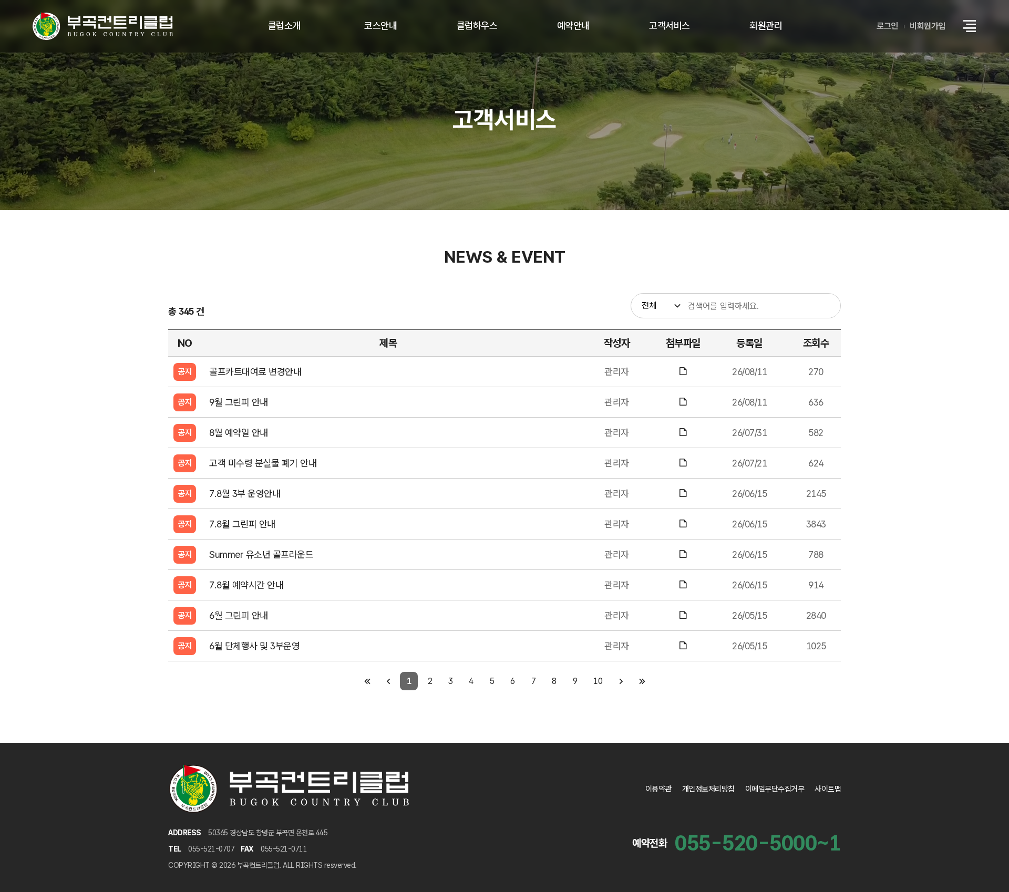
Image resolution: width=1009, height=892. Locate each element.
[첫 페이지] (367, 681)
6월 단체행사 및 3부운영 (254, 645)
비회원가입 (927, 26)
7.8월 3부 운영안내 (244, 493)
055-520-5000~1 (758, 843)
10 (597, 681)
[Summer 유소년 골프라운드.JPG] (683, 554)
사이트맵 (828, 789)
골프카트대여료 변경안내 (255, 371)
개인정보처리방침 (708, 789)
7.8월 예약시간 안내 (246, 584)
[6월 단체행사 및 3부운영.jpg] (683, 646)
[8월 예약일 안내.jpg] (683, 432)
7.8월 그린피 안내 (242, 524)
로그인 (887, 26)
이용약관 (658, 789)
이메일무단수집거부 (775, 789)
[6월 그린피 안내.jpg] (683, 615)
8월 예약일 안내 (238, 432)
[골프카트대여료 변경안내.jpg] (683, 371)
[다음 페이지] (621, 681)
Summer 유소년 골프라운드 (261, 554)
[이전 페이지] (388, 681)
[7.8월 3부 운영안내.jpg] (683, 493)
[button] (969, 26)
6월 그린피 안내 (238, 615)
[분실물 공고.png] (683, 463)
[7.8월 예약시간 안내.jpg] (683, 585)
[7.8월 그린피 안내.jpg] (683, 524)
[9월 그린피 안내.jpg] (683, 402)
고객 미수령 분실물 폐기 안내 (262, 463)
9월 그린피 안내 (238, 402)
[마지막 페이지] (642, 681)
